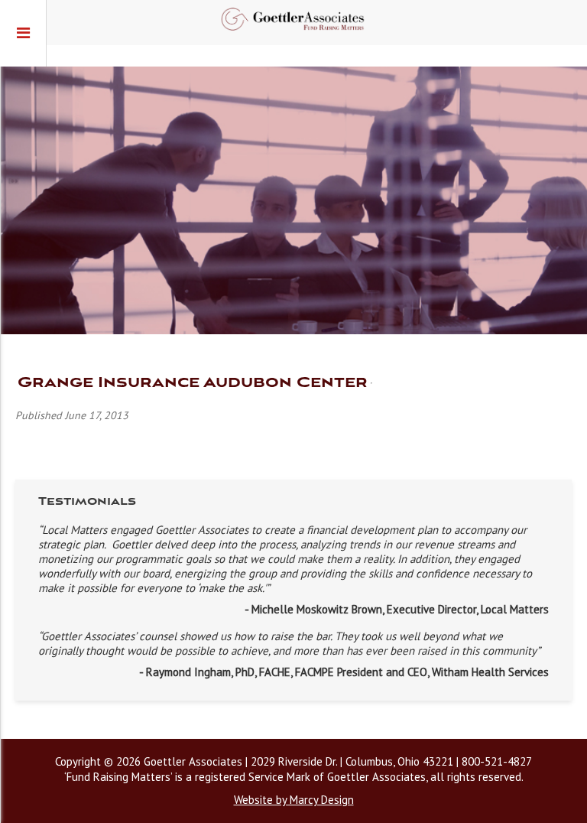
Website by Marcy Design (294, 799)
